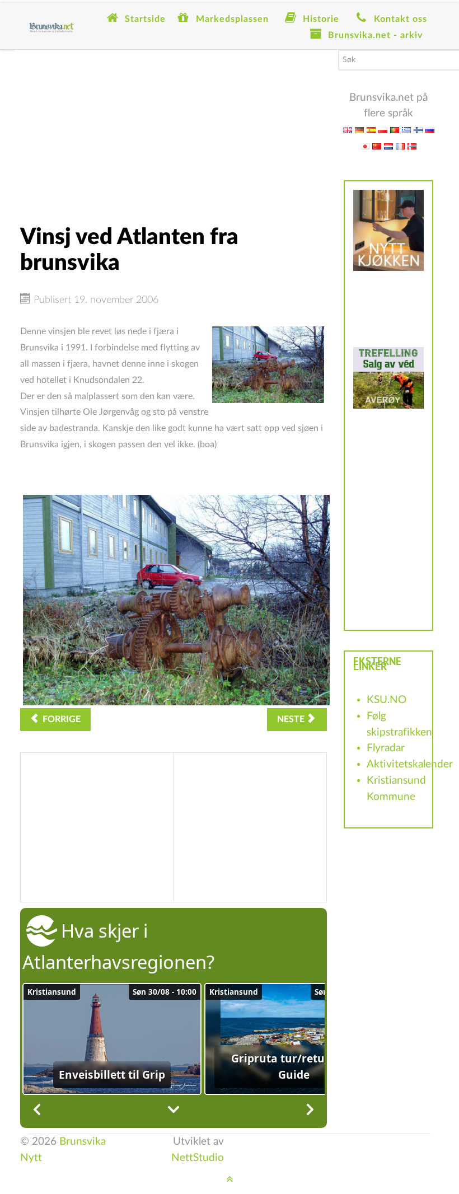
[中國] (376, 146)
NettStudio (197, 1158)
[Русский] (429, 129)
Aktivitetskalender (410, 764)
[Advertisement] (173, 128)
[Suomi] (418, 129)
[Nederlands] (388, 146)
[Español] (371, 129)
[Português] (394, 129)
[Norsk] (412, 146)
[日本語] (364, 146)
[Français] (400, 146)
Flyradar (386, 748)
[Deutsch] (359, 129)
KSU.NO (386, 700)
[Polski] (382, 129)
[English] (347, 129)
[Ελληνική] (406, 129)
